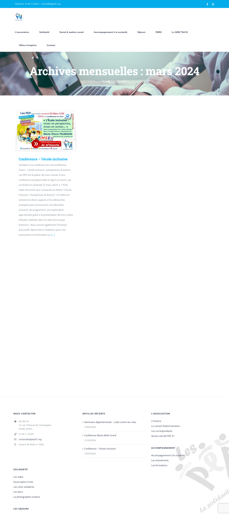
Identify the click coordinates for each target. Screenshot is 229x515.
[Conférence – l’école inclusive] (46, 130)
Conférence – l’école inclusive (41, 130)
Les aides (18, 476)
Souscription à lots (23, 481)
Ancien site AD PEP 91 (163, 435)
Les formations (159, 465)
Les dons (18, 491)
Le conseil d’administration (165, 426)
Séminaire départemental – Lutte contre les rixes (110, 422)
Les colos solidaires (23, 486)
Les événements (160, 460)
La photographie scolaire (26, 496)
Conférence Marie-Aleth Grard (100, 435)
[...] (53, 234)
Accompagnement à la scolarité (168, 455)
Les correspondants (161, 430)
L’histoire (156, 421)
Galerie (50, 130)
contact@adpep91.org (50, 3)
